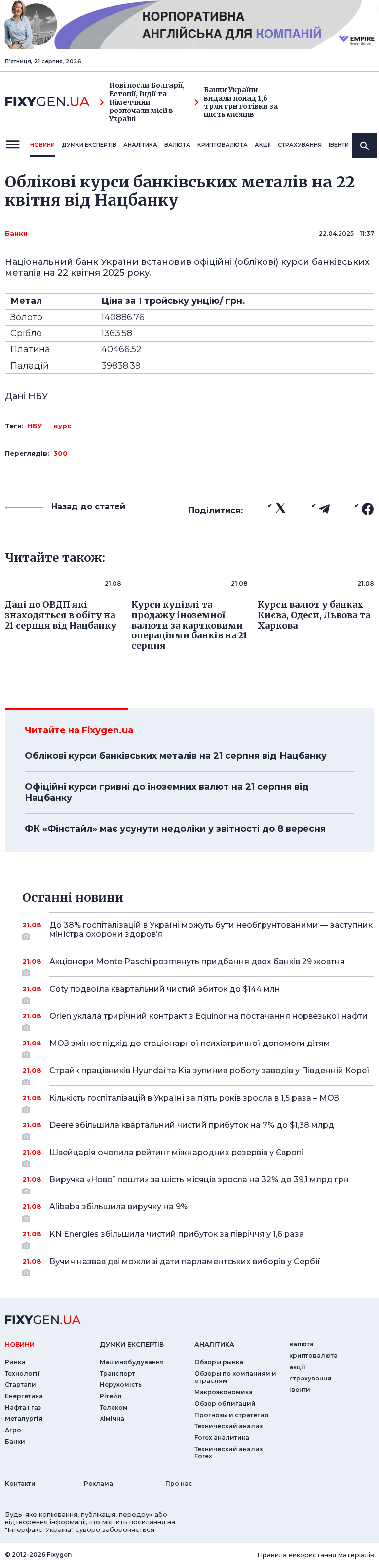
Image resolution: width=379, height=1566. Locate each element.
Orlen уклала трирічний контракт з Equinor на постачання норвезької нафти (208, 1016)
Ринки (15, 1362)
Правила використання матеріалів (315, 1555)
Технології (22, 1373)
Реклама (98, 1483)
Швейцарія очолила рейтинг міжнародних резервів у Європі (176, 1152)
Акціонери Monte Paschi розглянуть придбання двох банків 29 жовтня (197, 961)
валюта (177, 144)
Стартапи (20, 1384)
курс (62, 426)
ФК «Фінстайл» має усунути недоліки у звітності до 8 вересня (175, 828)
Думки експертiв (89, 144)
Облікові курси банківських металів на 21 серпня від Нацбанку (176, 755)
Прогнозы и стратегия (231, 1414)
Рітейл (111, 1396)
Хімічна (112, 1418)
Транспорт (117, 1373)
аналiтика (214, 1344)
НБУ (35, 426)
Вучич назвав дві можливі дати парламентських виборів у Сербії (184, 1261)
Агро (13, 1430)
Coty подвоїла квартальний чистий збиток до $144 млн (164, 989)
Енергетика (24, 1396)
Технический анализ (228, 1426)
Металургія (23, 1418)
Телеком (114, 1407)
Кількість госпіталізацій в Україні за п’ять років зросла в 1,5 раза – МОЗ (194, 1098)
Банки (16, 233)
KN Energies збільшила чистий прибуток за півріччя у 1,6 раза (176, 1234)
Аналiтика (140, 144)
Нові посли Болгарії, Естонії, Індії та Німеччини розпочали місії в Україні (147, 102)
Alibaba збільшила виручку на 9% (118, 1206)
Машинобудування (132, 1362)
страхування (300, 144)
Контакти (20, 1483)
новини (42, 144)
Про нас (178, 1483)
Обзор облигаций (225, 1403)
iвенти (339, 144)
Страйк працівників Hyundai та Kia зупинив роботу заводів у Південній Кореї (209, 1070)
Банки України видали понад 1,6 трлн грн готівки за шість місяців (241, 102)
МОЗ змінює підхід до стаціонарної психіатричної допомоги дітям (189, 1043)
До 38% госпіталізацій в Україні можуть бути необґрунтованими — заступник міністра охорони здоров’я (211, 929)
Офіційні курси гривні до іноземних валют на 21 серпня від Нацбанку (167, 792)
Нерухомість (121, 1384)
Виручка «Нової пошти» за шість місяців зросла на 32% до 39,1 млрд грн (199, 1179)
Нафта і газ (23, 1407)
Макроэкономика (223, 1392)
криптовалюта (222, 144)
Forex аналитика (221, 1437)
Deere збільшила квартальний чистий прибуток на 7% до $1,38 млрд (191, 1125)
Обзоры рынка (218, 1362)
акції (263, 144)
